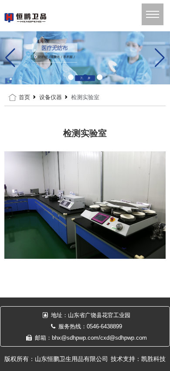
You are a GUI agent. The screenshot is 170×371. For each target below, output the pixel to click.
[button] (71, 77)
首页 (24, 97)
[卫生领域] (85, 57)
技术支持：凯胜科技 (138, 358)
